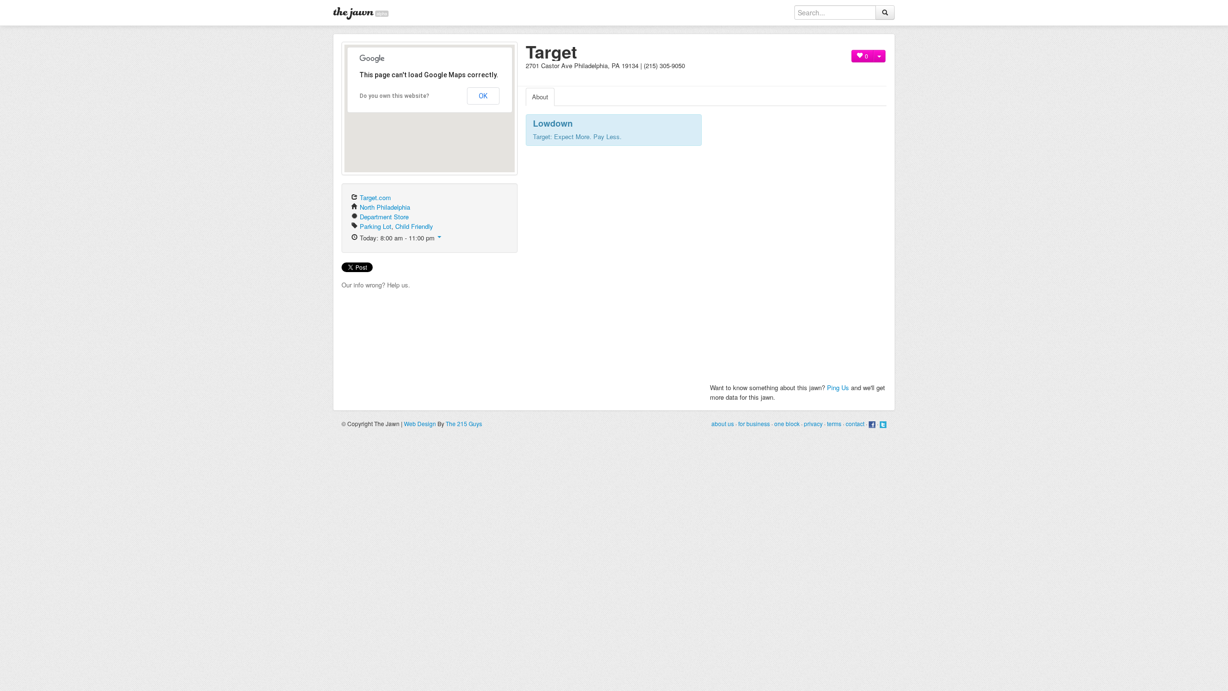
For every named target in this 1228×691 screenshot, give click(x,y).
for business (754, 423)
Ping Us (838, 387)
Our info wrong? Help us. (376, 284)
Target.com (375, 197)
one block (787, 423)
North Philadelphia (385, 207)
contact (855, 423)
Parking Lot (375, 226)
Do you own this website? (394, 96)
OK (483, 96)
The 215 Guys (464, 423)
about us (722, 423)
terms (834, 423)
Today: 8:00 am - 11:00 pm (397, 237)
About (540, 96)
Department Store (384, 216)
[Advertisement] (638, 74)
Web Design (420, 423)
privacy (813, 423)
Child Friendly (414, 226)
